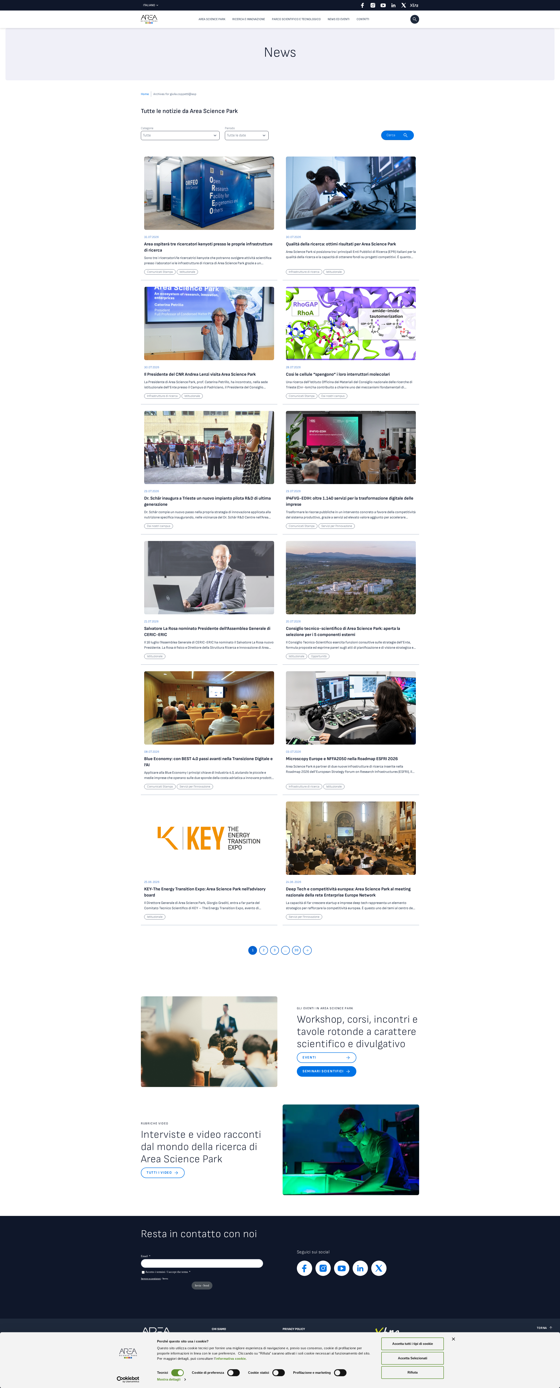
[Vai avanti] (307, 950)
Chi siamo (219, 1329)
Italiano (149, 5)
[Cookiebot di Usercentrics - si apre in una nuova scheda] (128, 1379)
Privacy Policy (294, 1329)
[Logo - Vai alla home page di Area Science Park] (149, 19)
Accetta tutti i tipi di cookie (412, 1344)
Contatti (363, 19)
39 (296, 950)
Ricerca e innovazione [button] (248, 19)
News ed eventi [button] (339, 19)
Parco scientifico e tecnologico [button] (296, 19)
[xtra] (414, 5)
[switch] (233, 1372)
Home (145, 94)
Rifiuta (413, 1372)
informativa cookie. (231, 1358)
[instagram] (373, 5)
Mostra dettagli (168, 1379)
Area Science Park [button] (212, 19)
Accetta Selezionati (412, 1358)
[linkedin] (393, 5)
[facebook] (363, 5)
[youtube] (383, 5)
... (285, 950)
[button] (414, 19)
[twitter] (404, 5)
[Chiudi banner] (453, 1338)
